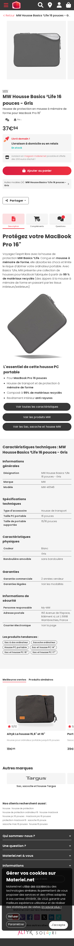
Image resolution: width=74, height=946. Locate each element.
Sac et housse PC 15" (15, 652)
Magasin (51, 3)
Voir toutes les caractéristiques (37, 407)
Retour (10, 15)
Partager (16, 201)
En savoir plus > (52, 907)
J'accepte (58, 925)
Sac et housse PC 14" (43, 647)
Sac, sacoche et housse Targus (36, 786)
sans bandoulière (52, 559)
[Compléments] (37, 219)
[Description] (13, 219)
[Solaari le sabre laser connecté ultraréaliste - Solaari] (46, 932)
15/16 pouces (49, 521)
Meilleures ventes (14, 679)
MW (5, 91)
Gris (43, 553)
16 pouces (47, 516)
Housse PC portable (15, 647)
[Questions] (60, 219)
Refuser (13, 916)
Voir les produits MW (37, 417)
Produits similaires (41, 679)
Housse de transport (54, 510)
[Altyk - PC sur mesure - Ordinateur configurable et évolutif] (25, 932)
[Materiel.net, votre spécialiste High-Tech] (16, 5)
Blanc (44, 548)
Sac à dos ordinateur (16, 642)
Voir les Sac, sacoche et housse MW (37, 427)
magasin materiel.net (35, 156)
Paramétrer (16, 924)
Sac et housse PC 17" (44, 652)
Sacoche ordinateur (44, 642)
